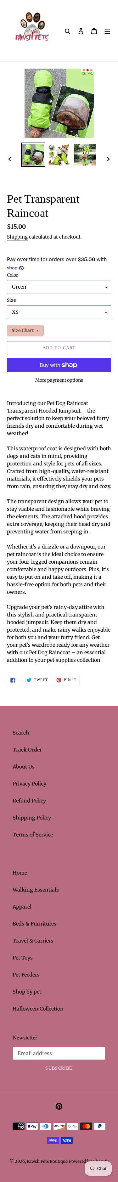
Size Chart (23, 330)
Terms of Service (33, 834)
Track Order (27, 749)
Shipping (17, 237)
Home (20, 873)
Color (12, 275)
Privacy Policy (29, 783)
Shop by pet (27, 991)
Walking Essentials (36, 889)
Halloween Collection (38, 1008)
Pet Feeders (26, 974)
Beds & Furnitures (34, 923)
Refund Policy (29, 800)
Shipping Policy (32, 817)
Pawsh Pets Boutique (47, 1161)
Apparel (22, 906)
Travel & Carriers (33, 940)
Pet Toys (23, 957)
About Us (24, 766)
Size (11, 300)
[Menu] (107, 31)
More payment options (59, 380)
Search (21, 732)
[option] (33, 154)
